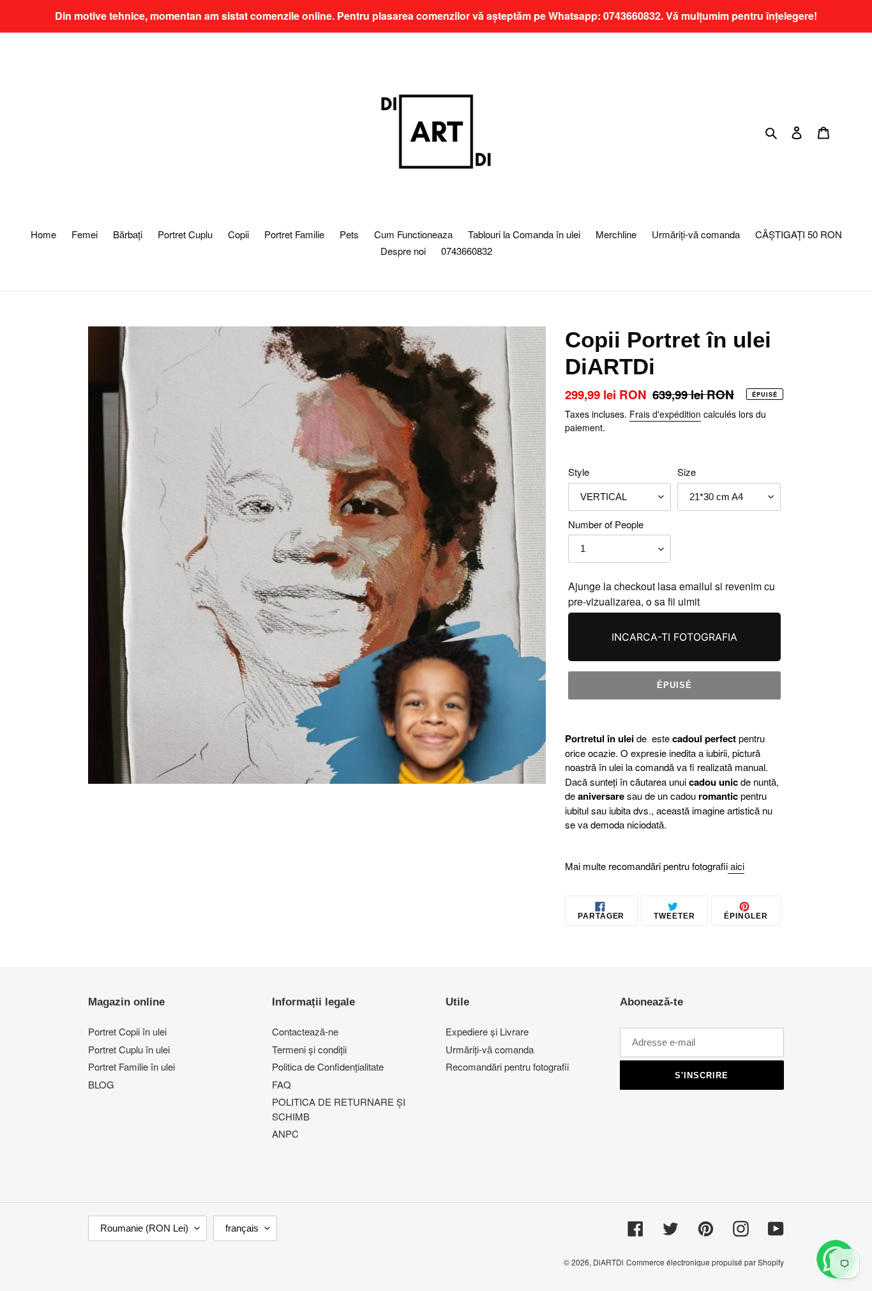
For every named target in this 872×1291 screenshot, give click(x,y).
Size (686, 471)
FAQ (281, 1084)
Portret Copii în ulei (127, 1031)
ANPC (285, 1133)
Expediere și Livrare (487, 1031)
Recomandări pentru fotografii (507, 1066)
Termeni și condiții (309, 1049)
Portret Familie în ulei (131, 1066)
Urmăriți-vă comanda (490, 1049)
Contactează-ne (305, 1031)
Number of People (605, 524)
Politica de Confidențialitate (328, 1066)
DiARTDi (608, 1262)
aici (737, 866)
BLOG (101, 1084)
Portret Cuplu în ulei (129, 1049)
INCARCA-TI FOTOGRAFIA (674, 636)
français (242, 1228)
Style (578, 471)
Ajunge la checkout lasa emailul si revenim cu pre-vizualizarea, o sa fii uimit (671, 594)
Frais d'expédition (665, 414)
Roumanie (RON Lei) (144, 1228)
